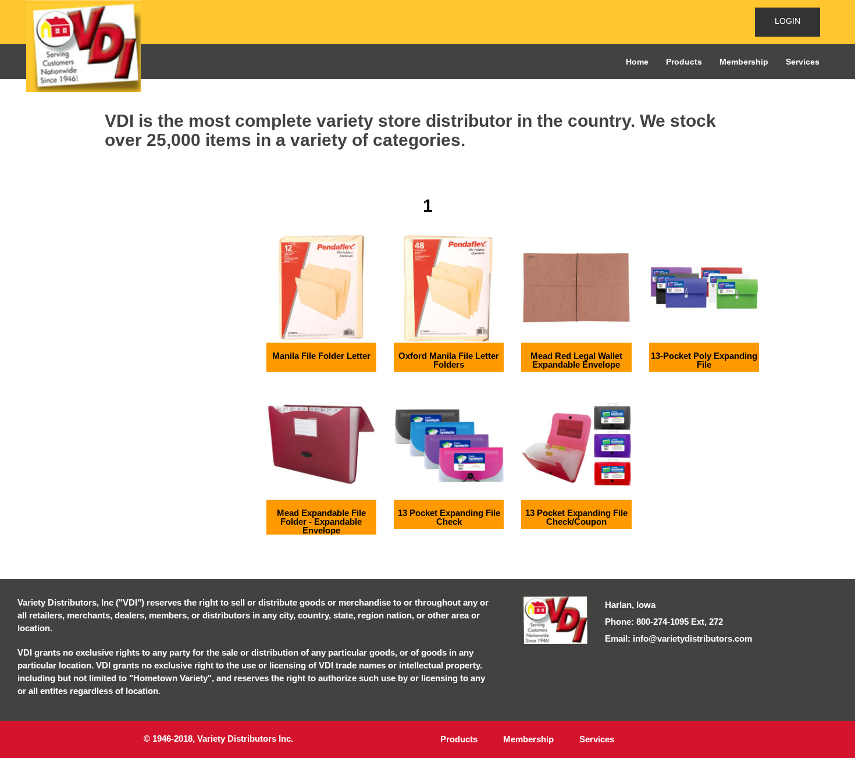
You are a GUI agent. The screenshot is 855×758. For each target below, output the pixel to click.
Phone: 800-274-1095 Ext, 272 (664, 622)
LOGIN (787, 21)
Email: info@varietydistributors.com (678, 638)
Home (637, 61)
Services (803, 61)
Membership (743, 61)
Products (684, 61)
